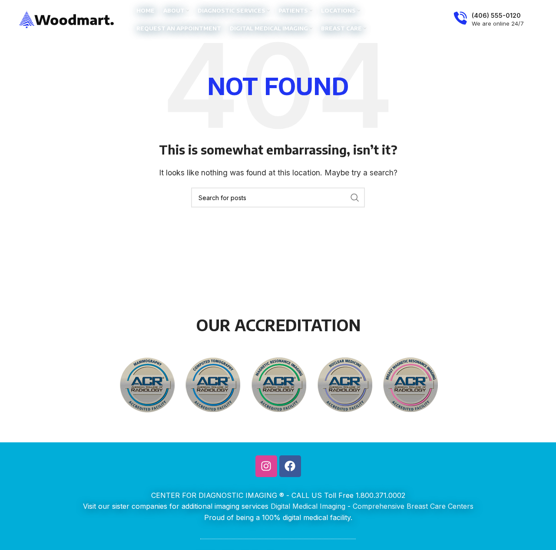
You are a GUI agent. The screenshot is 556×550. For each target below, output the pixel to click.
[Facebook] (290, 466)
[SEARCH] (355, 197)
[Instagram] (266, 466)
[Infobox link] (488, 19)
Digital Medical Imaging (308, 506)
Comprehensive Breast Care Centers (413, 506)
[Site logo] (67, 18)
